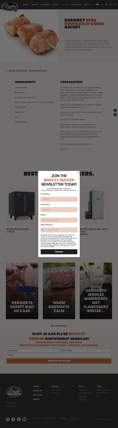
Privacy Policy (60, 246)
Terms (68, 246)
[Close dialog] (78, 173)
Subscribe (59, 252)
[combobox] (44, 230)
